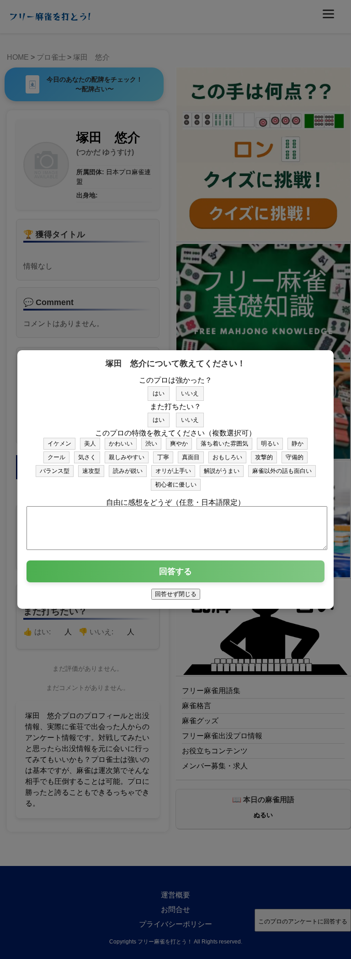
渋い (151, 443)
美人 (90, 443)
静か (297, 443)
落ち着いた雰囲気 (224, 443)
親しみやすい (126, 457)
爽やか (179, 443)
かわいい (121, 443)
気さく (87, 457)
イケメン (59, 443)
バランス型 (54, 470)
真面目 (191, 457)
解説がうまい (221, 470)
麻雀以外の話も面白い (282, 470)
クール (56, 457)
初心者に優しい (176, 484)
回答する (175, 571)
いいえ (190, 393)
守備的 (294, 457)
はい (159, 393)
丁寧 (163, 457)
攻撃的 (264, 457)
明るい (270, 443)
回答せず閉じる (176, 594)
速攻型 (91, 470)
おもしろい (227, 457)
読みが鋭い (128, 470)
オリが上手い (173, 470)
